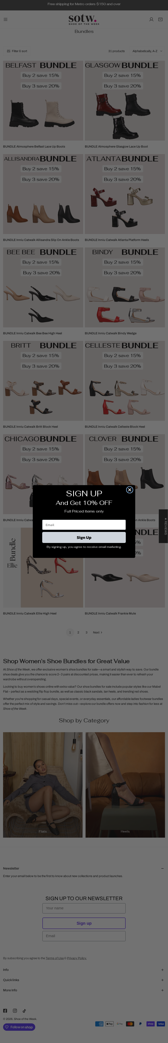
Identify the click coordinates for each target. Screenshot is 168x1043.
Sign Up (84, 537)
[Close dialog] (130, 490)
